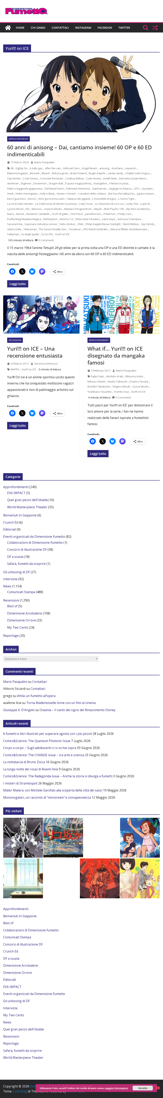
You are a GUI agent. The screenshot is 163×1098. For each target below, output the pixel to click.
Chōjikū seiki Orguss (137, 173)
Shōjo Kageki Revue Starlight (102, 224)
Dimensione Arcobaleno (24, 613)
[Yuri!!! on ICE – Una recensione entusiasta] (41, 314)
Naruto (20, 214)
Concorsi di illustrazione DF (27, 549)
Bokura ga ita (60, 173)
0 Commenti (46, 240)
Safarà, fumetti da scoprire (26, 563)
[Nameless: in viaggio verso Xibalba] (100, 878)
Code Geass (30, 178)
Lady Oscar (86, 203)
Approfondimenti (18, 139)
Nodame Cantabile (37, 214)
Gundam (147, 188)
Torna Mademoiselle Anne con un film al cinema (61, 703)
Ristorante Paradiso (88, 219)
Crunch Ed (10, 522)
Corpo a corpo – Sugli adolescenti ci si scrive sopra (39, 748)
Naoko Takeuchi (117, 381)
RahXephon (50, 219)
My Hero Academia (137, 209)
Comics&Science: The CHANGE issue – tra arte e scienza (43, 755)
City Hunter (14, 178)
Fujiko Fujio (97, 376)
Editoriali (9, 529)
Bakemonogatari (17, 173)
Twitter (124, 27)
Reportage (11, 635)
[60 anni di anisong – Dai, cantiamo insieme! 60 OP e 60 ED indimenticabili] (81, 94)
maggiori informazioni (116, 1088)
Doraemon (40, 183)
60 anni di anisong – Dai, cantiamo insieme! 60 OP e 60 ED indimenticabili (79, 151)
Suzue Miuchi (140, 386)
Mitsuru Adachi (96, 381)
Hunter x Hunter (66, 193)
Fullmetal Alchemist (78, 188)
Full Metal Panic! (54, 188)
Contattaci (60, 27)
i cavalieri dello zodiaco (92, 193)
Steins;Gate (14, 229)
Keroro (32, 199)
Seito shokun (67, 224)
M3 (27, 209)
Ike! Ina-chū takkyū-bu (121, 193)
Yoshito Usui (121, 391)
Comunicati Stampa (21, 592)
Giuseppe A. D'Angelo (19, 710)
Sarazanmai (14, 224)
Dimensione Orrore (21, 620)
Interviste (10, 579)
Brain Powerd (78, 173)
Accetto (142, 1088)
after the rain (53, 168)
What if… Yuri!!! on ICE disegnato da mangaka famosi (116, 355)
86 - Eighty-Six (19, 168)
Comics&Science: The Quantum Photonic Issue (36, 741)
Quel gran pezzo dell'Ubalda (27, 500)
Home (20, 27)
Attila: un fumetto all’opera (36, 696)
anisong (104, 168)
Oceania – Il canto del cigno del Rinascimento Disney (77, 710)
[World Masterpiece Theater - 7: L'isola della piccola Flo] (140, 838)
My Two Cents (17, 627)
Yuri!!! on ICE (62, 234)
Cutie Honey (93, 178)
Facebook (105, 27)
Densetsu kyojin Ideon (132, 178)
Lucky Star (132, 203)
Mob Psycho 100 (114, 209)
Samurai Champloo (129, 219)
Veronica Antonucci (45, 363)
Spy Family (147, 224)
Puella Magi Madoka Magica (24, 219)
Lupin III (145, 203)
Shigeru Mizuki (121, 386)
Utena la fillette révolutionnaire (128, 229)
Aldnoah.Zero (71, 168)
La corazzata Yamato (20, 203)
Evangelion (100, 183)
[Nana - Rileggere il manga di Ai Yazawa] (23, 878)
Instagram (83, 27)
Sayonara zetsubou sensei (40, 224)
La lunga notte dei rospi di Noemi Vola (30, 769)
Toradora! (75, 229)
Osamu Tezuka (138, 381)
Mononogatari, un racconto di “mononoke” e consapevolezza (47, 797)
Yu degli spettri (30, 234)
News (7, 586)
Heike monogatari (27, 193)
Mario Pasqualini (44, 162)
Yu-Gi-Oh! (47, 234)
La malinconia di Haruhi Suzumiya (56, 203)
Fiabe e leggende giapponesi (25, 188)
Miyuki (98, 209)
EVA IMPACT (16, 493)
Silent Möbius (131, 224)
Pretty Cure (124, 214)
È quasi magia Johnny (78, 183)
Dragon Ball (56, 183)
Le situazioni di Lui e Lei (109, 203)
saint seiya (108, 219)
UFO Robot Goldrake (95, 229)
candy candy (115, 173)
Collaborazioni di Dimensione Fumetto (35, 542)
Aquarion (130, 168)
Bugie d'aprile (97, 173)
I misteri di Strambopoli (20, 783)
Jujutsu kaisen (145, 193)
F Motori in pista (118, 183)
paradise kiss (93, 214)
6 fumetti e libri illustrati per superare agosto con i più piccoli (47, 733)
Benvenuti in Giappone (20, 515)
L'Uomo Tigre (126, 199)
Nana (10, 214)
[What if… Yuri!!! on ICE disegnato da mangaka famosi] (121, 314)
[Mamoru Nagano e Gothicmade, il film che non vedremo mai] (23, 838)
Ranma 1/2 (67, 219)
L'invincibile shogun (104, 199)
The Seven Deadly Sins (53, 229)
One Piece (76, 214)
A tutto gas (36, 168)
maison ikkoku (53, 209)
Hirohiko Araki (114, 376)
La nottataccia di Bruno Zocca (24, 762)
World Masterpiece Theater (27, 507)
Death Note (110, 178)
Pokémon (109, 214)
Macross (37, 209)
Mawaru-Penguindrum (78, 209)
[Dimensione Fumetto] (8, 27)
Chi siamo (38, 27)
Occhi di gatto (60, 214)
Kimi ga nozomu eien (52, 199)
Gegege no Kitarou (120, 188)
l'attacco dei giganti (78, 199)
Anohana (117, 168)
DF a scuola (15, 556)
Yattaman (13, 234)
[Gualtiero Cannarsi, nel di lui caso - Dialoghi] (63, 838)
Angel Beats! (89, 168)
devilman (13, 183)
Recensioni (15, 340)
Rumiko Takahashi (98, 386)
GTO (137, 188)
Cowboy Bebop (74, 178)
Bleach (46, 173)
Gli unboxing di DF (16, 572)
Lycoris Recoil (15, 209)
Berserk (35, 173)
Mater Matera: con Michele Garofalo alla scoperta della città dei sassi (52, 790)
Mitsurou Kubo (134, 376)
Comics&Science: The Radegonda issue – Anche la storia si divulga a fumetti (57, 776)
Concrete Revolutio (51, 178)
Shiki (80, 224)
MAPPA (15, 369)
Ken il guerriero (16, 199)
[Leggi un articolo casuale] (155, 27)
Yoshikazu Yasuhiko (99, 391)
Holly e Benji (47, 193)
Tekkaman (30, 229)
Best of (12, 606)
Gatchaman (99, 188)
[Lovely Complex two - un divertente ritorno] (140, 878)
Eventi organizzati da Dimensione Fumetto (34, 536)
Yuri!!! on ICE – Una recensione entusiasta (34, 352)
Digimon (26, 183)
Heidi (10, 193)
